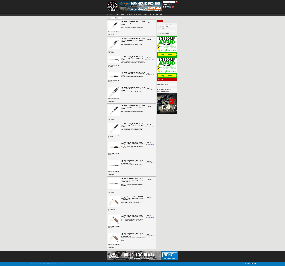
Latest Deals (160, 20)
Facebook (166, 7)
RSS (164, 7)
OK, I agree (247, 263)
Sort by (108, 17)
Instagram (170, 7)
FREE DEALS (123, 14)
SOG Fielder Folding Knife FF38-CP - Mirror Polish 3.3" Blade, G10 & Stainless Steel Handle (133, 23)
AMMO (145, 14)
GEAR (154, 14)
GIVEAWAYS (110, 14)
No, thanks (253, 263)
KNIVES (149, 14)
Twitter (168, 7)
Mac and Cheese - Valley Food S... (164, 33)
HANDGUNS (130, 14)
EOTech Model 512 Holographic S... (164, 31)
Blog (164, 20)
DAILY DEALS (116, 14)
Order (116, 17)
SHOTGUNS (140, 14)
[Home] (112, 6)
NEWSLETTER (159, 14)
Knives (152, 23)
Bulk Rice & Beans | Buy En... (163, 26)
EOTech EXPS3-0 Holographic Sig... (164, 82)
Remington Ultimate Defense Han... (164, 28)
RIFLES (135, 14)
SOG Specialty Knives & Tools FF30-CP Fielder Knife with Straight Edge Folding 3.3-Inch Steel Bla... (132, 144)
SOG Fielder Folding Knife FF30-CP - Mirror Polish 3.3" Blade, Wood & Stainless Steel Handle (133, 58)
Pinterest (173, 7)
